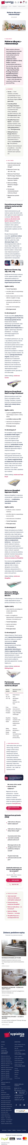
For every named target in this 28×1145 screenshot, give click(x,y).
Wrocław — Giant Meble (6, 1121)
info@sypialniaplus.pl (20, 1090)
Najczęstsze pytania (5, 1086)
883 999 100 (15, 884)
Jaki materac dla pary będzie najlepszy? (14, 822)
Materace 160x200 (5, 1073)
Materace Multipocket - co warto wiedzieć (13, 1017)
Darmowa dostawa (19, 1046)
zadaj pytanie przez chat (22, 1093)
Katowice (19, 1130)
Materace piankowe (5, 1056)
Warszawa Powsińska (6, 1108)
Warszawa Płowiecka (5, 1102)
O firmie (3, 1044)
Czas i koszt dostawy (6, 1088)
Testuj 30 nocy (16, 803)
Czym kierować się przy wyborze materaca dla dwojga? (14, 165)
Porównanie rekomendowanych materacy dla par (13, 191)
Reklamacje (3, 1092)
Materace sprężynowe (6, 1058)
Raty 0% (16, 1048)
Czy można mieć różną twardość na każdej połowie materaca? (14, 838)
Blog (2, 1046)
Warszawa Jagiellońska (6, 1110)
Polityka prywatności (6, 1096)
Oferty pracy (4, 1048)
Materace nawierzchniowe (7, 1067)
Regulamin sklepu (5, 1094)
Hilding (16, 1068)
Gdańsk (14, 1130)
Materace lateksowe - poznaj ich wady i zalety (12, 988)
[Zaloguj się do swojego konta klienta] (18, 2)
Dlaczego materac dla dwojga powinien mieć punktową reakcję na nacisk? (14, 847)
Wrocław (24, 1130)
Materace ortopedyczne (6, 1061)
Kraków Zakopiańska (5, 1115)
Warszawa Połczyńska (6, 1100)
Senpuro (16, 1074)
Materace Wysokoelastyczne (11, 958)
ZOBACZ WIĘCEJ (5, 966)
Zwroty (2, 1090)
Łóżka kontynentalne (19, 1062)
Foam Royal (17, 1078)
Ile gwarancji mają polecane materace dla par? (14, 857)
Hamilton (17, 1072)
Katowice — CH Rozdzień (6, 1119)
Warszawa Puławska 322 (6, 1106)
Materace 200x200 (5, 1077)
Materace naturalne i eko (6, 1063)
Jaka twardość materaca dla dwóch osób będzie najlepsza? (12, 219)
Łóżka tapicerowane (19, 1058)
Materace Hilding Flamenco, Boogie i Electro (13, 184)
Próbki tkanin (18, 1052)
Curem (16, 1076)
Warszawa (4, 1130)
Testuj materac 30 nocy (20, 1044)
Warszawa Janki (4, 1112)
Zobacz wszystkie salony (6, 1123)
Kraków (9, 1130)
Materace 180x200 (5, 1075)
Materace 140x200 (5, 1071)
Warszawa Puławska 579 (6, 1104)
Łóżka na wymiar (18, 1064)
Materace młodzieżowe (6, 1069)
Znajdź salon (4, 1050)
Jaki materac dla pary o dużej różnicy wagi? (14, 829)
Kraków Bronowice (5, 1114)
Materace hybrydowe (5, 1059)
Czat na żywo (15, 880)
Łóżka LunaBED (18, 1056)
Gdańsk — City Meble (6, 1117)
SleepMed (17, 1070)
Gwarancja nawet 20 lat (20, 1050)
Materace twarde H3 (5, 1082)
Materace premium (5, 1065)
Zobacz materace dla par (13, 808)
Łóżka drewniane (18, 1060)
